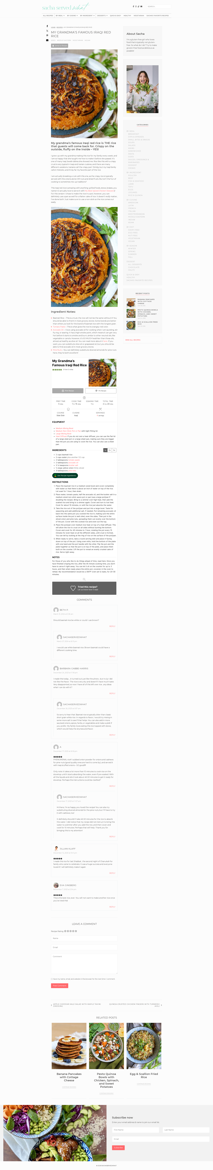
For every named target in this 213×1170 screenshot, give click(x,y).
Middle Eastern (64, 40)
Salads (131, 145)
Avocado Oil (58, 330)
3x (114, 450)
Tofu (130, 187)
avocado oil (73, 462)
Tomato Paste (59, 327)
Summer (132, 254)
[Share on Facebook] (47, 27)
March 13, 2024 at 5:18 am (63, 614)
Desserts (101, 15)
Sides (53, 40)
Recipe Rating (57, 931)
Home (53, 27)
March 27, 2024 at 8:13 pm (67, 641)
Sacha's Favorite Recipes (158, 15)
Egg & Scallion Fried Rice (144, 1075)
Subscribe (118, 1148)
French (132, 208)
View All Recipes (132, 340)
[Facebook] (133, 6)
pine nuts (72, 470)
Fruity (131, 270)
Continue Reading (69, 1087)
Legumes (132, 192)
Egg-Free (133, 233)
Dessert (132, 165)
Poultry (132, 175)
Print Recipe (69, 391)
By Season (132, 246)
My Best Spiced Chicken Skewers (99, 191)
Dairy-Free (134, 230)
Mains (131, 148)
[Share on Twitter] (47, 32)
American (133, 203)
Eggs (130, 190)
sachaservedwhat (75, 637)
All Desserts (135, 264)
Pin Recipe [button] (102, 391)
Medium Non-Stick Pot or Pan (68, 431)
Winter (132, 249)
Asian (131, 223)
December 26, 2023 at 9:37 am (69, 709)
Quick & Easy (115, 15)
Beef (130, 178)
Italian (132, 211)
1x (105, 450)
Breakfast (133, 134)
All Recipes (48, 15)
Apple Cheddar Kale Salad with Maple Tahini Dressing (77, 1005)
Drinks (131, 168)
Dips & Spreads (136, 137)
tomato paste (74, 460)
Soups (131, 143)
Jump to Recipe (60, 46)
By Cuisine (71, 15)
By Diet (130, 227)
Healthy (127, 15)
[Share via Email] (47, 41)
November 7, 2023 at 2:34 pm (64, 889)
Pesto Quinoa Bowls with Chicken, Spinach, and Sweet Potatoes (106, 1080)
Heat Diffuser (61, 436)
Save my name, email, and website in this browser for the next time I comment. (84, 979)
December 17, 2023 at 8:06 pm (65, 751)
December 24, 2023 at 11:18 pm (65, 673)
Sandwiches (134, 151)
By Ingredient (86, 15)
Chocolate (134, 267)
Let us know (83, 589)
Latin (131, 206)
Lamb (131, 184)
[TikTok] (138, 6)
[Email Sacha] (141, 6)
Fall (130, 257)
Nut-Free (133, 236)
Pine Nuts (57, 350)
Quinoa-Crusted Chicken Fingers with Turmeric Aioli (134, 1005)
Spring (131, 251)
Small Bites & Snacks (139, 140)
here (105, 341)
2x (110, 450)
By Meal (59, 15)
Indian (131, 220)
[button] (65, 475)
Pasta (131, 154)
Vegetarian (139, 15)
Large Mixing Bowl (63, 434)
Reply (112, 626)
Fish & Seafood (136, 181)
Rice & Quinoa (135, 195)
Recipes (60, 27)
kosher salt (73, 465)
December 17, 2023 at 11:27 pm (69, 801)
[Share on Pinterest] (47, 36)
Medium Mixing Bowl (64, 428)
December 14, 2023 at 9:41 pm (65, 853)
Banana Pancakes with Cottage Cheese (146, 301)
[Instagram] (136, 6)
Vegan (87, 40)
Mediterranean (136, 214)
